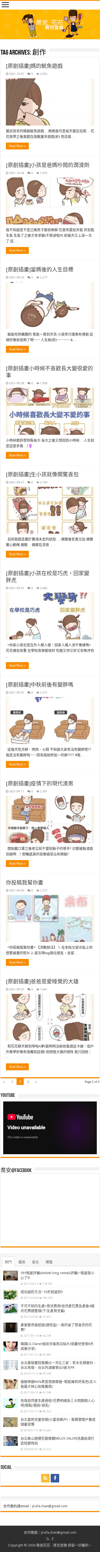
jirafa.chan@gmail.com (49, 1506)
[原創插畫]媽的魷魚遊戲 (34, 66)
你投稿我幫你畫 (24, 883)
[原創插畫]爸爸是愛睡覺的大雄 (42, 981)
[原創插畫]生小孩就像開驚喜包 (42, 474)
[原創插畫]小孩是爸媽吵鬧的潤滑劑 (47, 165)
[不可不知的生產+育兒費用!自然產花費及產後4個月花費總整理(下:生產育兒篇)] (10, 1309)
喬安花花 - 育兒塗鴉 (51, 1545)
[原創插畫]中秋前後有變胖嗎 (39, 685)
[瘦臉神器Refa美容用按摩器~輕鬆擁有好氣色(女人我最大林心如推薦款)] (10, 1384)
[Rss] (45, 1478)
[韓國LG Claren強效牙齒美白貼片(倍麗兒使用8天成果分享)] (10, 1347)
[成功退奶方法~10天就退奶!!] (10, 1295)
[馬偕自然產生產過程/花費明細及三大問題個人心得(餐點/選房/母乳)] (10, 1403)
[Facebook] (55, 1478)
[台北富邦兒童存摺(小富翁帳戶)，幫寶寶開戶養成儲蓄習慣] (10, 1422)
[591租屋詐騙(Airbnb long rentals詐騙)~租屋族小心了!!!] (10, 1276)
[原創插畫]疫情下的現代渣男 (39, 783)
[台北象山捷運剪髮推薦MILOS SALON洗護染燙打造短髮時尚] (10, 1441)
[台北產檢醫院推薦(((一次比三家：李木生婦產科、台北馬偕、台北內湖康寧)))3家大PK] (10, 1365)
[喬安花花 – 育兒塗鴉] (50, 24)
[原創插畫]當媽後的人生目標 (39, 269)
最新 (21, 1262)
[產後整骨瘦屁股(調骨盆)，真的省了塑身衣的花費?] (10, 1328)
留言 (35, 1262)
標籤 (49, 1262)
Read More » (17, 146)
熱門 (8, 1262)
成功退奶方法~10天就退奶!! (42, 1292)
